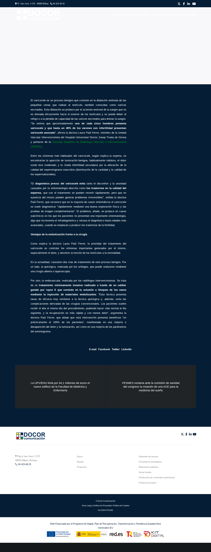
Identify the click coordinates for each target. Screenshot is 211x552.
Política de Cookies (121, 506)
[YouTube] (194, 3)
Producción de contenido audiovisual (157, 477)
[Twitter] (179, 3)
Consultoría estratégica (150, 461)
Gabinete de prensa (148, 456)
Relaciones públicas (148, 467)
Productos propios (147, 482)
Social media (145, 472)
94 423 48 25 (59, 3)
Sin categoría (26, 30)
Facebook (104, 349)
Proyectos (82, 467)
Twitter (116, 349)
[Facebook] (184, 3)
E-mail (92, 349)
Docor (80, 456)
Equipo (80, 461)
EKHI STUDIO (107, 510)
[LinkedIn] (188, 3)
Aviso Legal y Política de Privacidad (97, 506)
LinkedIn (126, 349)
